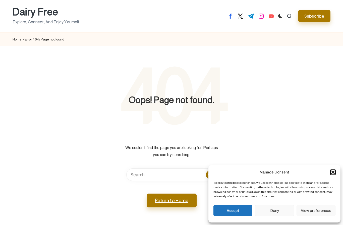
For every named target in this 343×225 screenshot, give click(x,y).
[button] (332, 172)
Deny (274, 210)
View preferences (316, 210)
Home (17, 39)
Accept (233, 210)
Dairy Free (35, 11)
